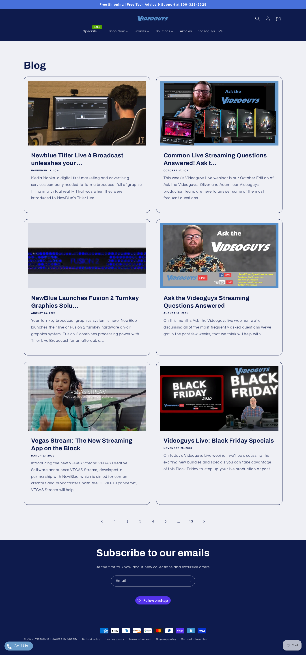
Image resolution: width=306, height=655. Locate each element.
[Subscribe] (190, 581)
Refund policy (91, 639)
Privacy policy (115, 639)
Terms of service (140, 639)
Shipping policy (166, 639)
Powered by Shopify (64, 639)
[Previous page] (102, 521)
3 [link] (140, 521)
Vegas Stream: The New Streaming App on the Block (81, 444)
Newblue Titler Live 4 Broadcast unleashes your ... (77, 159)
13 (191, 521)
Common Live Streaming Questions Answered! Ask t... (215, 159)
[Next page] (204, 521)
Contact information (194, 639)
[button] (257, 19)
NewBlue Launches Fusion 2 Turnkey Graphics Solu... (85, 302)
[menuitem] (92, 31)
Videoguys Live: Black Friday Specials (219, 440)
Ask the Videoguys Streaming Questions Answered (207, 302)
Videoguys (42, 639)
